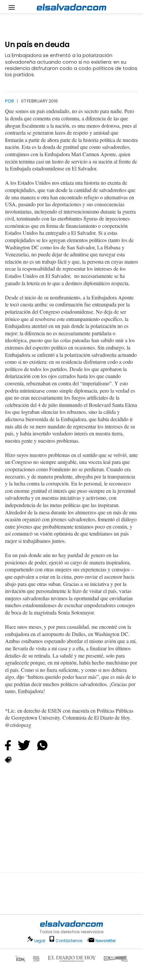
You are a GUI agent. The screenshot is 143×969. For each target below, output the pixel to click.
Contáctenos (69, 940)
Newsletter (105, 940)
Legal (39, 940)
